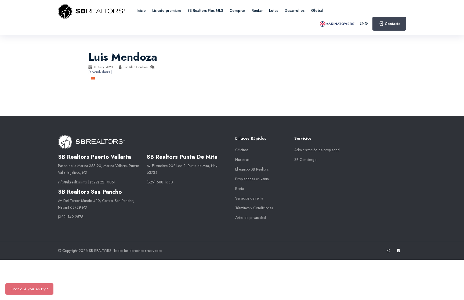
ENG (364, 23)
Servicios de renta (249, 198)
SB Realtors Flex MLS (205, 10)
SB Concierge (305, 159)
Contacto (393, 23)
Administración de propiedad (317, 150)
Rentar (257, 10)
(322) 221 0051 (102, 182)
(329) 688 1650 (160, 182)
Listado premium (166, 10)
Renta (239, 188)
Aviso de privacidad (250, 217)
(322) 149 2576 (71, 216)
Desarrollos (295, 10)
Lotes (273, 10)
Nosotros (242, 159)
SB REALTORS (100, 250)
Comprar (237, 10)
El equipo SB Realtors (252, 169)
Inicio (141, 10)
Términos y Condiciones (254, 208)
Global (317, 10)
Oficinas (241, 150)
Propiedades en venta (252, 179)
